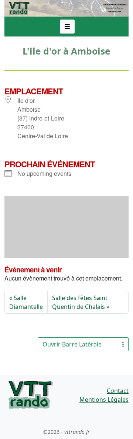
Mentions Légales (104, 400)
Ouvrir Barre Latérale (72, 344)
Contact (118, 391)
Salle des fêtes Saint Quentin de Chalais (80, 302)
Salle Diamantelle (26, 302)
